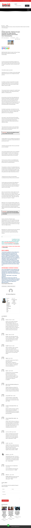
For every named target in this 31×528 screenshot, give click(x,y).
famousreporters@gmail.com (9, 242)
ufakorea (7, 474)
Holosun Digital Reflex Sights (11, 418)
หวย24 (7, 443)
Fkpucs (7, 334)
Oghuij (7, 358)
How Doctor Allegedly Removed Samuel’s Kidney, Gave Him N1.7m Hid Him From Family (4, 514)
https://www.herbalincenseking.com (12, 384)
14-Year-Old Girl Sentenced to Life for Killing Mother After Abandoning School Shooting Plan (10, 514)
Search (27, 5)
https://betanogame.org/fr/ (10, 322)
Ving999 (7, 345)
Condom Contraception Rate (11, 405)
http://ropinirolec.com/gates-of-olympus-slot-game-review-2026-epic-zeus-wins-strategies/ (12, 363)
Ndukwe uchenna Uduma (11, 286)
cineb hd (7, 454)
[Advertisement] (15, 18)
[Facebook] (2, 48)
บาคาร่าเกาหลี (8, 431)
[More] (8, 48)
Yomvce (7, 319)
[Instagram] (4, 48)
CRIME (2, 30)
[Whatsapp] (7, 48)
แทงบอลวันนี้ (8, 395)
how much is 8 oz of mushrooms (12, 465)
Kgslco (7, 370)
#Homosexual (4, 286)
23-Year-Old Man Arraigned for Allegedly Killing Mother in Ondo (17, 513)
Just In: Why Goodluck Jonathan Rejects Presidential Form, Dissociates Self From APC (8, 305)
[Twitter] (5, 48)
